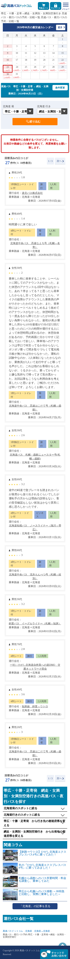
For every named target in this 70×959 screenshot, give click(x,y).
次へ (59, 161)
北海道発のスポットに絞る (20, 808)
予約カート (43, 8)
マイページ (55, 8)
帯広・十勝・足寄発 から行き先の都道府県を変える (34, 823)
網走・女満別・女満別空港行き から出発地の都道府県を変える (34, 833)
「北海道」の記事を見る (35, 906)
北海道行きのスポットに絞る (22, 814)
